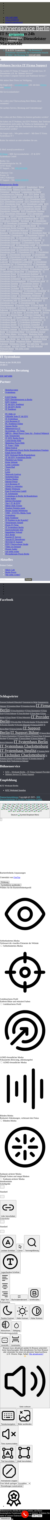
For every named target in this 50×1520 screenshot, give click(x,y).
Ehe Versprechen (12, 436)
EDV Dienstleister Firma (35, 199)
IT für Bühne (17, 312)
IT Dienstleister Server (31, 279)
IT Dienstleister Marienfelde (22, 266)
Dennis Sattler (11, 549)
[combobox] (25, 810)
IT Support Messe (37, 317)
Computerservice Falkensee (11, 194)
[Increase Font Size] (2, 1186)
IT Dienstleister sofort (36, 281)
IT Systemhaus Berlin (14, 527)
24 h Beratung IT (12, 421)
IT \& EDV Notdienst (14, 404)
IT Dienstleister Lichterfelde (21, 262)
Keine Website (11, 462)
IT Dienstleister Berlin (26, 225)
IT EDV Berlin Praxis (14, 438)
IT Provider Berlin (31, 312)
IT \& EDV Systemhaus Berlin (18, 457)
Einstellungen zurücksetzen (11, 1486)
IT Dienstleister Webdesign (29, 295)
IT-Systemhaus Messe (15, 332)
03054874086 (35, 55)
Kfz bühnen (23, 334)
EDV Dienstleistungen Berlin (22, 216)
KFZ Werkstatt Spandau (15, 790)
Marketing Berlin (36, 334)
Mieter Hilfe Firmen (13, 506)
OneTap (16, 877)
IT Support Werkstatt (37, 738)
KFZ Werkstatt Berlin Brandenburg (20, 455)
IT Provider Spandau (28, 722)
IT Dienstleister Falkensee (30, 240)
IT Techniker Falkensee (20, 758)
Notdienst (4, 336)
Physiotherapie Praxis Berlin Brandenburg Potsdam (27, 450)
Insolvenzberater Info (14, 530)
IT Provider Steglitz (42, 722)
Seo (18, 339)
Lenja (7, 472)
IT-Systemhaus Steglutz (36, 332)
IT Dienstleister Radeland (28, 274)
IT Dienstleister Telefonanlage (21, 289)
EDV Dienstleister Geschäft (11, 201)
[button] (1, 819)
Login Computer (12, 465)
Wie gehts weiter (22, 348)
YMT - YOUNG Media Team (18, 513)
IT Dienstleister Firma (31, 242)
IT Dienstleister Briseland (17, 230)
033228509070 (19, 187)
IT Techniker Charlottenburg (32, 327)
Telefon (43, 85)
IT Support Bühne (21, 317)
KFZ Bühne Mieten (8, 334)
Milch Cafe (10, 570)
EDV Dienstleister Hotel (10, 204)
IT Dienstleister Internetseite (19, 254)
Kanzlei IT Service (13, 537)
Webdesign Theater (17, 344)
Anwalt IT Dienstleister (15, 539)
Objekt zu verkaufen (14, 486)
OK (34, 1516)
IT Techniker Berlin (43, 751)
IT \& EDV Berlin (13, 407)
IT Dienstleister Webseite (37, 298)
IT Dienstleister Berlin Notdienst (19, 226)
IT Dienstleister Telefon (30, 288)
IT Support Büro (45, 733)
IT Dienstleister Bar (8, 225)
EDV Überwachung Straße (16, 544)
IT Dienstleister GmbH (25, 245)
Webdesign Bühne (24, 341)
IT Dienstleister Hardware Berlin (24, 247)
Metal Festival (11, 448)
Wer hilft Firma (33, 344)
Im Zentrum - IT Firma (15, 431)
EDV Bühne (34, 194)
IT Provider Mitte (16, 722)
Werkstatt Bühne (7, 348)
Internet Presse (11, 481)
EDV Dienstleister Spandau (29, 206)
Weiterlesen (5, 1519)
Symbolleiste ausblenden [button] (10, 885)
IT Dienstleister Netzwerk (18, 269)
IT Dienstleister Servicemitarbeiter (22, 280)
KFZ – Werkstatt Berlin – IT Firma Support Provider (27, 772)
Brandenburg (32, 187)
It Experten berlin (22, 305)
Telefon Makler (11, 479)
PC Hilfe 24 (10, 414)
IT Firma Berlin (37, 305)
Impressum (13, 40)
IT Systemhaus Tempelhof (29, 324)
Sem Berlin (11, 339)
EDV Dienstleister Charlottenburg (22, 198)
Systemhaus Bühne (39, 339)
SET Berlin (10, 534)
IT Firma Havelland (17, 310)
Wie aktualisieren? (36, 1354)
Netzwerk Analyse (13, 474)
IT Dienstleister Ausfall (38, 223)
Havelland (25, 221)
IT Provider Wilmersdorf (23, 724)
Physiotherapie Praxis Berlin (17, 554)
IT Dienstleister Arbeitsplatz (16, 223)
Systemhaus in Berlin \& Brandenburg (21, 496)
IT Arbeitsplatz (11, 493)
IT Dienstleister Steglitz (28, 286)
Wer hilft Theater (19, 346)
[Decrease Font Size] (2, 1196)
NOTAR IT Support (14, 542)
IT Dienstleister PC (33, 271)
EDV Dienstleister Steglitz (30, 209)
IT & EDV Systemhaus (15, 50)
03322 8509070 (12, 20)
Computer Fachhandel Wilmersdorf (11, 702)
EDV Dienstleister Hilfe (35, 201)
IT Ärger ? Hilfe (12, 445)
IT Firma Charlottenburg (28, 307)
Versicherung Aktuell (14, 522)
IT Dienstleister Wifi (8, 300)
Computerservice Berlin (31, 192)
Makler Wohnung (12, 489)
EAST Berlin (11, 397)
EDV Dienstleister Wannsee (33, 211)
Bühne (41, 187)
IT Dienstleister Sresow (29, 283)
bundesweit (15, 192)
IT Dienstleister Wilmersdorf (30, 300)
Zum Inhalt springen (9, 1483)
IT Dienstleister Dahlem (35, 235)
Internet (7, 87)
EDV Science (11, 402)
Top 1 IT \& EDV (13, 503)
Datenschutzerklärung (9, 797)
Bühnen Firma (6, 189)
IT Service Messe (15, 315)
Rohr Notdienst (11, 518)
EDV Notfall (11, 218)
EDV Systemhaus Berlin (28, 218)
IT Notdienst (10, 409)
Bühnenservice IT (12, 428)
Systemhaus (10, 392)
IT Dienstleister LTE (23, 264)
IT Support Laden (12, 738)
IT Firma (3, 154)
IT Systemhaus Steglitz (18, 750)
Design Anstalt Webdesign (16, 510)
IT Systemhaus (11, 419)
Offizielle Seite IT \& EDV (16, 416)
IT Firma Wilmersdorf (23, 717)
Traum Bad (10, 467)
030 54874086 (11, 17)
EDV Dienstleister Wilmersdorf (13, 213)
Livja (7, 469)
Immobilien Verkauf (13, 532)
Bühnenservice (6, 351)
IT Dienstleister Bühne (18, 233)
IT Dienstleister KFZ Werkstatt (21, 257)
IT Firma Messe (35, 713)
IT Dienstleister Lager (18, 259)
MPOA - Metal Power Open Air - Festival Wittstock (27, 433)
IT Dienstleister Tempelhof (35, 291)
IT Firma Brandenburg (18, 710)
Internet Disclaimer (13, 501)
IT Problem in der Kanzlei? (16, 520)
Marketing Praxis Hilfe (15, 443)
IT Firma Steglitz (34, 310)
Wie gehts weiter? (12, 575)
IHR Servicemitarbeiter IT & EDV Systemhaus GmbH (21, 798)
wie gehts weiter (21, 85)
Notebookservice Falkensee (20, 336)
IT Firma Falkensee (10, 713)
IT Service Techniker (32, 315)
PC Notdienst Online (14, 424)
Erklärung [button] (4, 882)
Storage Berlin (11, 426)
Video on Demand (13, 547)
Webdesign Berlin (7, 341)
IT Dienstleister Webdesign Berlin (22, 296)
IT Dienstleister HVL (26, 252)
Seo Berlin (25, 339)
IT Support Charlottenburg (8, 736)
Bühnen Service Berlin (22, 189)
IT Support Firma (36, 736)
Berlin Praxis (10, 572)
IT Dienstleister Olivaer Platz (12, 271)
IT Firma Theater (10, 717)
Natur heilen (10, 498)
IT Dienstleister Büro (38, 233)
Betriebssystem (11, 390)
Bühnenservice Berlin (9, 184)
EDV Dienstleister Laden (32, 204)
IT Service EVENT (37, 724)
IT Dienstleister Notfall (39, 269)
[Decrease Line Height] (2, 1231)
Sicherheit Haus (12, 477)
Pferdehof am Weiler (14, 460)
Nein (39, 1516)
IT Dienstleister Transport (31, 293)
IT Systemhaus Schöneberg (29, 322)
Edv (26, 194)
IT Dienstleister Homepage (28, 250)
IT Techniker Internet (27, 329)
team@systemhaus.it (14, 22)
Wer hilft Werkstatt (35, 346)
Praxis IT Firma (12, 525)
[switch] (11, 946)
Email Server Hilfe (13, 452)
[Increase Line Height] (2, 1221)
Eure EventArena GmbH (15, 491)
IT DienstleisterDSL (27, 303)
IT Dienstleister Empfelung (27, 238)
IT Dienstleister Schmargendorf (31, 276)
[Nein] (12, 1519)
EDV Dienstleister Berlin (28, 197)
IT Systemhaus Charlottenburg (30, 320)
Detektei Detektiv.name (15, 508)
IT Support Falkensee (24, 736)
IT (31, 221)
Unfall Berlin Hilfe (13, 440)
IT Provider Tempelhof (7, 724)
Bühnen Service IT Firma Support (23, 65)
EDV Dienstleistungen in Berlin (18, 399)
